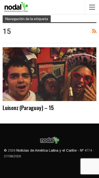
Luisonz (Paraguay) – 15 (28, 107)
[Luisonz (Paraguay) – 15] (49, 74)
